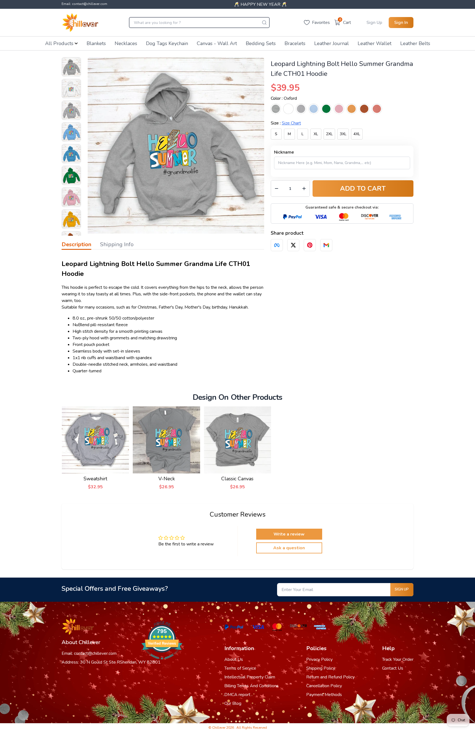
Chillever (219, 727)
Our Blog (232, 703)
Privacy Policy (319, 659)
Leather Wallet (374, 43)
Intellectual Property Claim (249, 677)
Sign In (401, 23)
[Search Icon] (264, 22)
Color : (284, 98)
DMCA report (237, 695)
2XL (329, 134)
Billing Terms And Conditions (251, 686)
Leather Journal (331, 43)
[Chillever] (80, 22)
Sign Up (374, 23)
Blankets (96, 43)
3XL (343, 134)
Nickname (284, 152)
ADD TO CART (363, 188)
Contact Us (392, 668)
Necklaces (126, 43)
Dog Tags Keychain (167, 43)
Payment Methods (324, 695)
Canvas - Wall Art (217, 43)
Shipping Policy (320, 668)
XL (316, 134)
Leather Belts (415, 43)
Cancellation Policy (324, 686)
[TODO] (277, 245)
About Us (233, 659)
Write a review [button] (289, 534)
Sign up (402, 589)
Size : (286, 123)
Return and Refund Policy (330, 677)
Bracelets (295, 43)
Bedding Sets (261, 43)
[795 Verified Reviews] (162, 662)
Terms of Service (240, 668)
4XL (357, 134)
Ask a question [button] (289, 548)
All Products (59, 43)
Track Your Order (397, 659)
